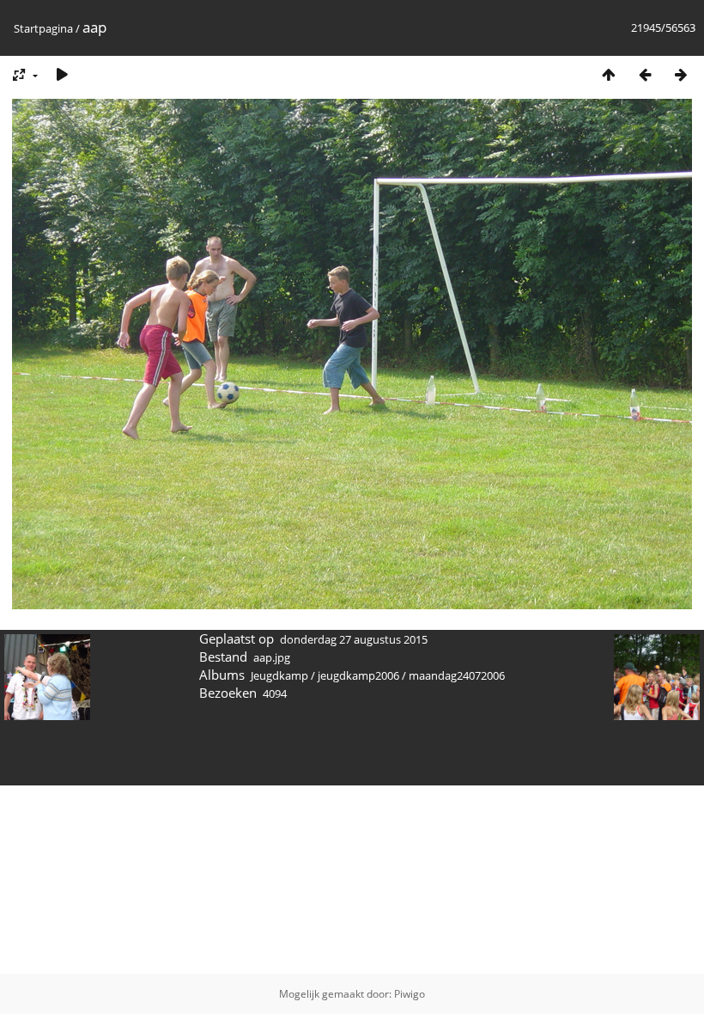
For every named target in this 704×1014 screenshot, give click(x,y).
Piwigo (409, 994)
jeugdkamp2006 (358, 675)
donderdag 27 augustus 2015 (354, 639)
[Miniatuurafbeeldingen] (609, 74)
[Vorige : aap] (645, 74)
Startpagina (43, 28)
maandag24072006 (457, 675)
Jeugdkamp (279, 675)
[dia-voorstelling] (62, 74)
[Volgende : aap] (681, 74)
